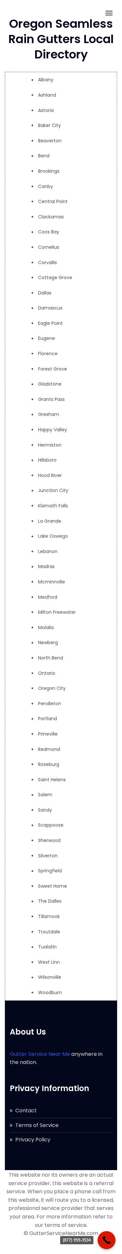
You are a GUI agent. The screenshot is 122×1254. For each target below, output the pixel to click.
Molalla (46, 627)
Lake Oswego (53, 536)
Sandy (45, 810)
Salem (45, 794)
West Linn (49, 962)
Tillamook (49, 916)
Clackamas (51, 217)
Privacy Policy (32, 1139)
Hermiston (49, 445)
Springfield (50, 870)
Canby (45, 186)
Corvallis (47, 262)
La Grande (49, 521)
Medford (47, 597)
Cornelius (48, 247)
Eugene (46, 338)
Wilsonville (49, 977)
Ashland (47, 95)
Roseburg (48, 764)
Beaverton (49, 140)
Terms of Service (37, 1125)
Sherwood (49, 840)
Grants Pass (51, 399)
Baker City (49, 125)
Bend (43, 155)
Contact (26, 1110)
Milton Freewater (57, 612)
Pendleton (49, 703)
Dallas (44, 293)
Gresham (48, 414)
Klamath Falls (53, 505)
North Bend (50, 658)
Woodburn (50, 992)
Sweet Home (52, 886)
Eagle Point (50, 323)
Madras (46, 566)
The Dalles (49, 901)
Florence (48, 353)
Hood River (50, 475)
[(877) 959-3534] (106, 1240)
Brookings (49, 171)
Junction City (53, 490)
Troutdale (49, 932)
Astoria (46, 110)
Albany (45, 79)
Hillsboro (47, 460)
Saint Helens (52, 779)
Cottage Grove (55, 277)
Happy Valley (52, 429)
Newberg (48, 642)
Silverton (48, 855)
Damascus (50, 308)
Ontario (46, 673)
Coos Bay (48, 232)
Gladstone (49, 384)
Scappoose (50, 825)
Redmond (49, 749)
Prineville (48, 734)
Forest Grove (52, 369)
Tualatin (47, 947)
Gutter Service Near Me (40, 1054)
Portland (47, 718)
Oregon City (52, 688)
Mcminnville (51, 582)
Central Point (53, 201)
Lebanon (48, 551)
